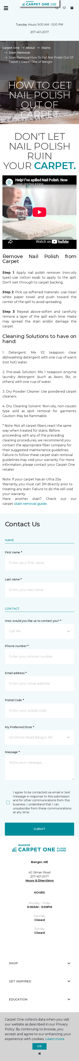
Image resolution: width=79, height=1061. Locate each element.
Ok (39, 1046)
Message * (12, 752)
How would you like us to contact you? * (33, 620)
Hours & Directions (40, 880)
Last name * (13, 579)
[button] (57, 8)
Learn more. (55, 1039)
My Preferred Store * (19, 727)
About (30, 48)
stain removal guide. (30, 504)
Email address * (16, 673)
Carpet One (10, 48)
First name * (13, 552)
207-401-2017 (39, 32)
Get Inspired (20, 981)
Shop (13, 963)
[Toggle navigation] (6, 8)
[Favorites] (64, 8)
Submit (39, 829)
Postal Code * (14, 700)
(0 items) (71, 8)
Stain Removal (19, 52)
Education (18, 999)
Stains (45, 48)
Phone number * (17, 646)
